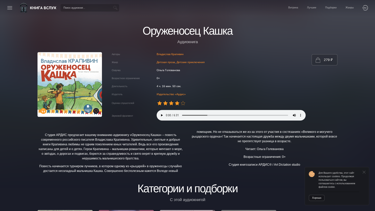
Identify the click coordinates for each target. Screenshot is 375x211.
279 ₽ (328, 60)
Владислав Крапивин (170, 54)
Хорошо (316, 197)
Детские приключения (191, 62)
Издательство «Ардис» (171, 94)
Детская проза (166, 62)
